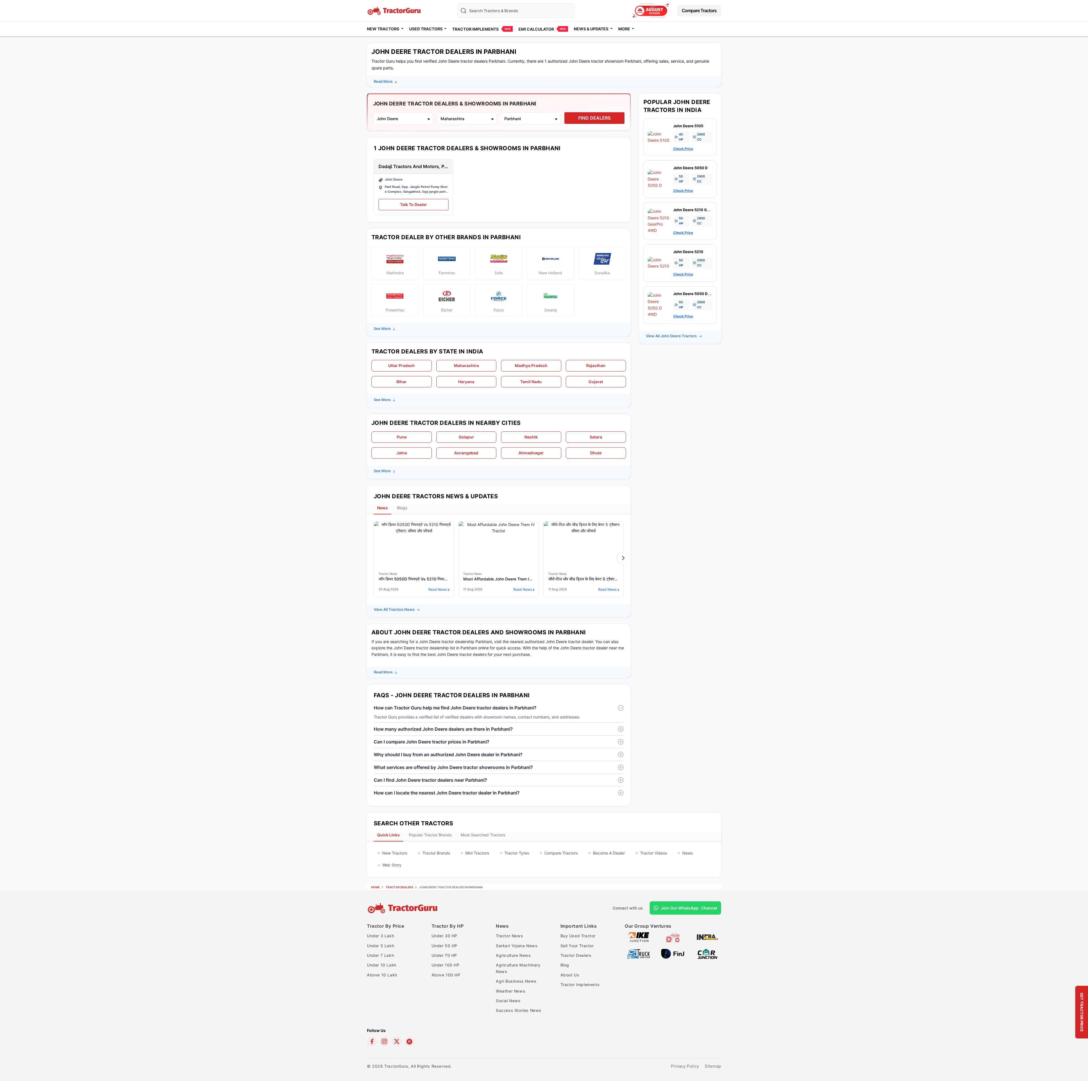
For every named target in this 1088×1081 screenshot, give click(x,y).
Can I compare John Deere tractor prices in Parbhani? (431, 742)
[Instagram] (384, 1042)
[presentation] (374, 557)
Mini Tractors (477, 853)
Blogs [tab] (402, 507)
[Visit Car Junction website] (707, 953)
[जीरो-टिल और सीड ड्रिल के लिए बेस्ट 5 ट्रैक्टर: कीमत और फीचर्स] (583, 544)
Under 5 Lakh (380, 945)
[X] (397, 1042)
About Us (569, 974)
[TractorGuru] (403, 908)
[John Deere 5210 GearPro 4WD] (659, 220)
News (687, 853)
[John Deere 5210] (659, 262)
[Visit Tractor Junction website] (673, 936)
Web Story (391, 864)
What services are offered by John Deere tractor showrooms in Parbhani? (453, 767)
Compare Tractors (699, 10)
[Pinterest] (409, 1042)
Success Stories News (518, 1010)
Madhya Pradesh (531, 365)
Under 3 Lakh (380, 935)
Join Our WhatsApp (689, 908)
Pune (402, 436)
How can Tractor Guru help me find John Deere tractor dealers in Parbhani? (455, 708)
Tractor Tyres (516, 853)
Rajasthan (595, 365)
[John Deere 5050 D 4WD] (659, 304)
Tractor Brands (436, 853)
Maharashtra (466, 365)
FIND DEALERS (594, 118)
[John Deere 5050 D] (659, 178)
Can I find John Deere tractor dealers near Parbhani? (430, 780)
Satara (596, 436)
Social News (508, 1000)
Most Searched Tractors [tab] (483, 834)
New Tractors (394, 853)
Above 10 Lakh (382, 974)
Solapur (466, 436)
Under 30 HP (445, 935)
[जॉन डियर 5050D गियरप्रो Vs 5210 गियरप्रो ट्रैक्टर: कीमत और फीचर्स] (414, 544)
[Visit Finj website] (673, 953)
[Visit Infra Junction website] (707, 936)
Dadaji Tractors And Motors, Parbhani (414, 166)
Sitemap (713, 1066)
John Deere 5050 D (690, 168)
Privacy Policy (685, 1066)
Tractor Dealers (399, 887)
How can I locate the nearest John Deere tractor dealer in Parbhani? (447, 793)
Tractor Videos (653, 853)
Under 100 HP (446, 965)
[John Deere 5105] (659, 136)
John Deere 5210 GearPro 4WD (700, 209)
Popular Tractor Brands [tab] (430, 834)
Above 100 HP (446, 974)
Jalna (401, 452)
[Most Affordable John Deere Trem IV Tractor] (498, 544)
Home (375, 887)
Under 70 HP (444, 955)
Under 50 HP (445, 945)
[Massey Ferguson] (650, 10)
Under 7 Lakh (380, 955)
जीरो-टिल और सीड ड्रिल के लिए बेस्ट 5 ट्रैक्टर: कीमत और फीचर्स (583, 578)
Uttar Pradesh (401, 365)
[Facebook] (372, 1042)
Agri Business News (516, 981)
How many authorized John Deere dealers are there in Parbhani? (443, 729)
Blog (564, 965)
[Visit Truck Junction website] (638, 953)
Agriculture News (513, 955)
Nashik (531, 436)
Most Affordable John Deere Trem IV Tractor (498, 578)
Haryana (466, 381)
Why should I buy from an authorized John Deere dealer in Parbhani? (448, 754)
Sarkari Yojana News (516, 945)
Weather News (510, 991)
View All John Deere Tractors (672, 336)
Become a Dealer (609, 853)
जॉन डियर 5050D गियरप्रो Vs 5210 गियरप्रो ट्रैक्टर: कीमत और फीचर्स (414, 578)
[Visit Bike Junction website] (638, 936)
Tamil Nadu (531, 381)
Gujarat (595, 381)
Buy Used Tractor (578, 935)
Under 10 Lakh (381, 965)
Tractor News (509, 935)
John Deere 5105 (688, 126)
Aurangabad (466, 452)
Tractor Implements (475, 29)
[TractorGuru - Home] (394, 10)
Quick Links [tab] (388, 834)
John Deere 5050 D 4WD (695, 293)
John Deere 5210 (688, 251)
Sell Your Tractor (577, 945)
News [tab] (382, 507)
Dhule (596, 452)
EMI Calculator (536, 29)
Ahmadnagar (531, 452)
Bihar (401, 381)
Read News (437, 589)
